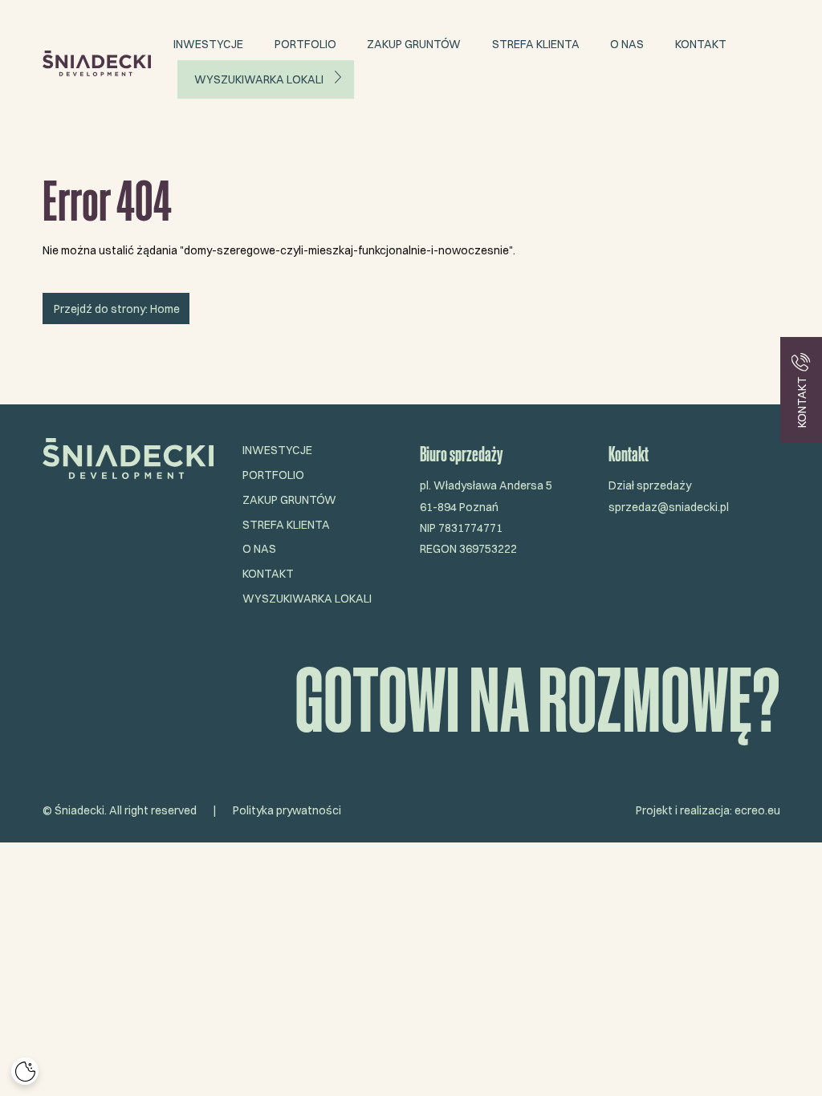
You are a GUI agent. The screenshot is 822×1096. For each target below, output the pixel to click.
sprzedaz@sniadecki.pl (668, 507)
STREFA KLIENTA (536, 44)
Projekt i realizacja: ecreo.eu (708, 810)
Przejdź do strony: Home (115, 309)
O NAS (627, 44)
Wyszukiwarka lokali (259, 79)
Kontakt (700, 44)
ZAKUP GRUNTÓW (414, 44)
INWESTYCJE (208, 44)
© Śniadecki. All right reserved (120, 810)
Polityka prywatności (287, 810)
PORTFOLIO (305, 44)
